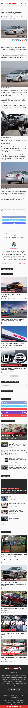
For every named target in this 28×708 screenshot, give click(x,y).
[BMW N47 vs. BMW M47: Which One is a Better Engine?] (14, 623)
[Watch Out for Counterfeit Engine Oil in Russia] (14, 544)
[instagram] (14, 412)
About (5, 700)
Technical (7, 605)
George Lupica (5, 16)
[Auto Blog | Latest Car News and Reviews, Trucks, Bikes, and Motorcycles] (12, 668)
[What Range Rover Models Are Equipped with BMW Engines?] (4, 512)
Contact (14, 702)
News (13, 291)
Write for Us (8, 702)
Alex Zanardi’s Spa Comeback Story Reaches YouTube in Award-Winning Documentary (18, 452)
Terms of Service (14, 704)
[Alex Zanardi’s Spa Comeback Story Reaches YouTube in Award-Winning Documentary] (4, 452)
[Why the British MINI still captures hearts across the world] (4, 498)
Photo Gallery (5, 654)
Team (8, 700)
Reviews (16, 488)
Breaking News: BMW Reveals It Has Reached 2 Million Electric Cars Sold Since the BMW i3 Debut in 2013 (18, 444)
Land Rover (4, 653)
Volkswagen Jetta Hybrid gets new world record (14, 233)
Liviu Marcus (5, 298)
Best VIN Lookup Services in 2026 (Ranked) (14, 490)
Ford (3, 605)
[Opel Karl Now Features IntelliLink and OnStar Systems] (4, 518)
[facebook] (14, 402)
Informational (11, 488)
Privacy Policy (20, 702)
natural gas (23, 209)
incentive (18, 209)
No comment (21, 16)
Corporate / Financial (9, 365)
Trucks (3, 579)
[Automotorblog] (14, 3)
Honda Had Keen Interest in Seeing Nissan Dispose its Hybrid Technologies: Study (12, 344)
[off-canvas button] (2, 3)
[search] (26, 3)
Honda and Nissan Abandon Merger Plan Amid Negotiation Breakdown (13, 369)
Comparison (4, 488)
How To (11, 579)
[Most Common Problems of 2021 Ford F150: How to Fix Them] (14, 599)
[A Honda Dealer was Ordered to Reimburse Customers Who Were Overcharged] (14, 309)
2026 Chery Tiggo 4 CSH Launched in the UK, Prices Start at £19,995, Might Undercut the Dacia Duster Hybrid (18, 467)
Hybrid (7, 340)
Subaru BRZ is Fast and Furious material (14, 237)
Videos (12, 654)
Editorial (17, 700)
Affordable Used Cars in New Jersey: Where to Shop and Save (12, 436)
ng (1, 210)
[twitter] (14, 406)
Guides (3, 433)
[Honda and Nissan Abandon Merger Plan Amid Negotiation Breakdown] (14, 358)
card (8, 209)
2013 (5, 209)
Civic (10, 209)
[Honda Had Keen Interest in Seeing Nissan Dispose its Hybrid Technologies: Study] (14, 334)
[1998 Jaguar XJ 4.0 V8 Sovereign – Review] (4, 505)
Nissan (14, 340)
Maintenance (16, 579)
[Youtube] (14, 415)
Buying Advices (9, 433)
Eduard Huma (5, 556)
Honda (2, 9)
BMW (3, 630)
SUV (9, 654)
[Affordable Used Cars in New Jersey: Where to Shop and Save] (14, 432)
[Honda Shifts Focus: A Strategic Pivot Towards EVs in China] (14, 285)
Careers (12, 700)
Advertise (22, 700)
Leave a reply (6, 269)
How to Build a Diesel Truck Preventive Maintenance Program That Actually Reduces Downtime (13, 584)
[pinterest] (14, 409)
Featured (7, 551)
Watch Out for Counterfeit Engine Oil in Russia (14, 554)
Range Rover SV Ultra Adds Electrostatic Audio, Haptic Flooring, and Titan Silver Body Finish (18, 460)
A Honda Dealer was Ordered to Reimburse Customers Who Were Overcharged (13, 320)
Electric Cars (8, 291)
